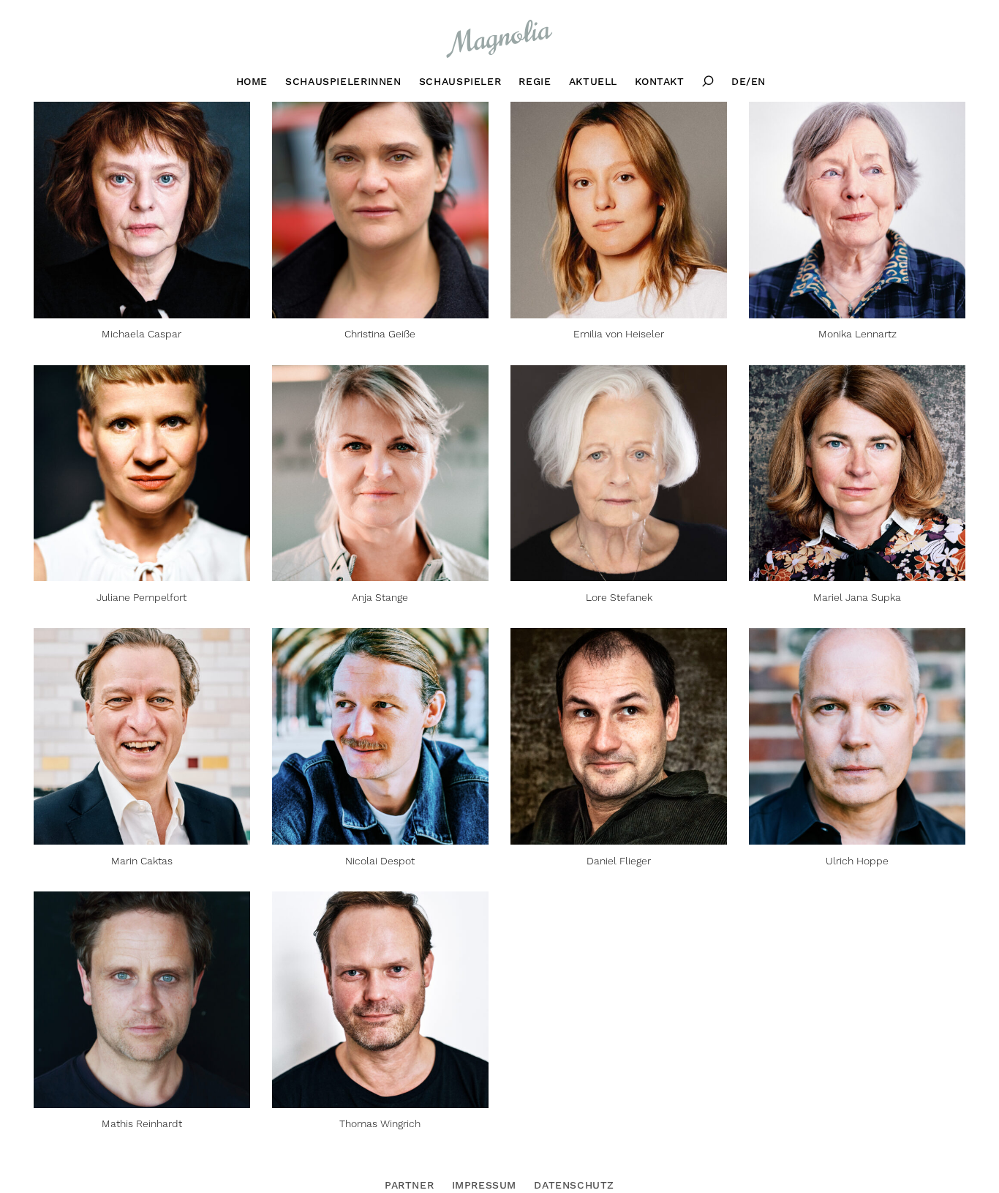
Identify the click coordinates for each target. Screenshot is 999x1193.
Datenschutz (574, 1185)
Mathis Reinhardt (142, 1124)
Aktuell (593, 81)
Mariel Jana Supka (857, 597)
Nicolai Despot (380, 861)
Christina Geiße (379, 334)
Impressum (484, 1185)
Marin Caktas (142, 861)
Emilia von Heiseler (618, 334)
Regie (535, 81)
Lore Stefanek (619, 597)
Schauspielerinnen (343, 81)
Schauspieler (460, 81)
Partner (409, 1185)
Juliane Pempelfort (141, 597)
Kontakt (659, 81)
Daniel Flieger (619, 861)
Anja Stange (380, 597)
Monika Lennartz (857, 334)
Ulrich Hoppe (857, 861)
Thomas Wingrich (380, 1124)
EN (758, 81)
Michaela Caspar (141, 334)
